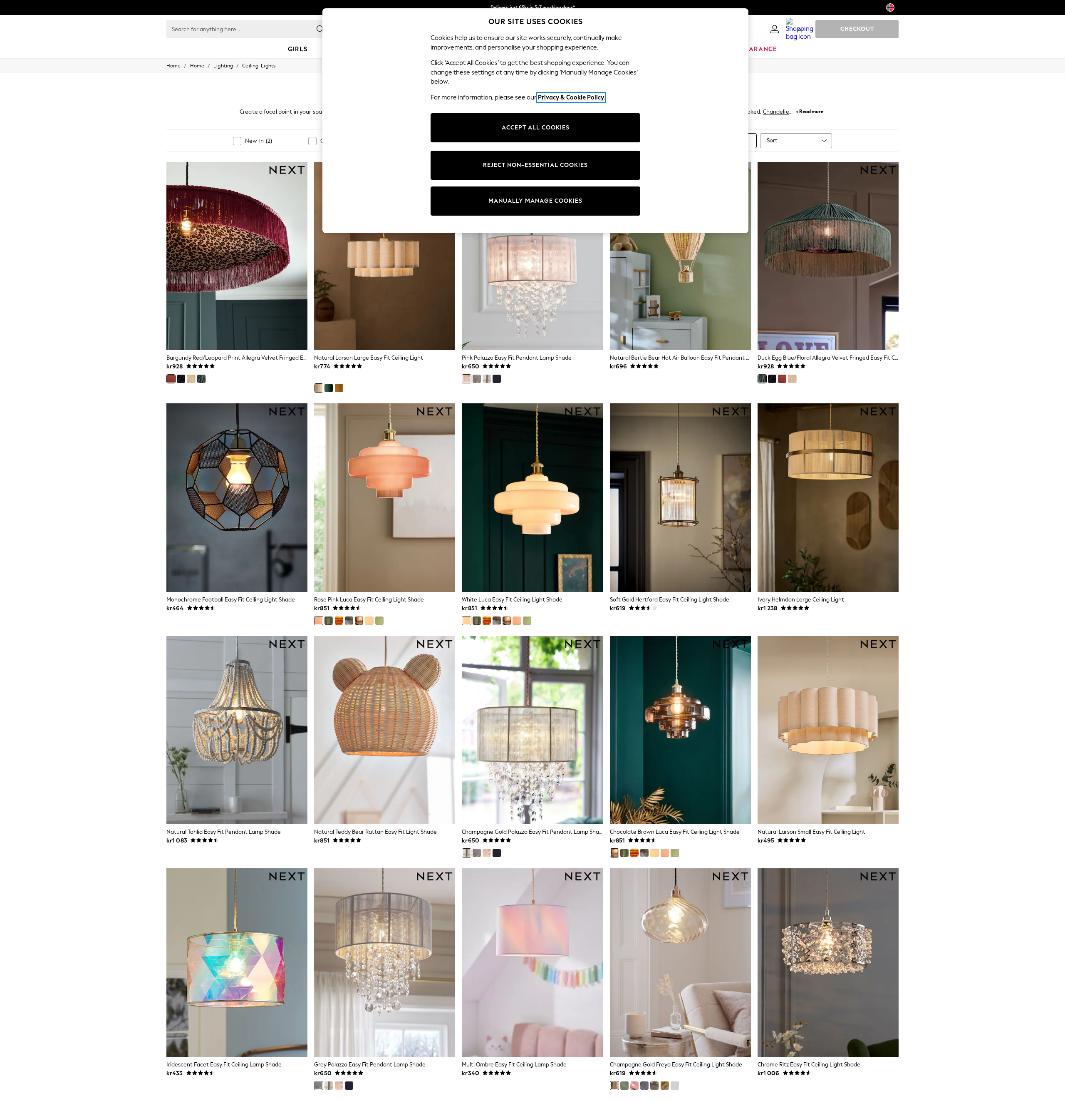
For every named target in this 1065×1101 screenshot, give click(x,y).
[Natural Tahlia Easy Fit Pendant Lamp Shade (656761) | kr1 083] (236, 730)
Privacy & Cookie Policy (571, 97)
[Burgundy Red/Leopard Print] (171, 379)
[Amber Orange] (339, 620)
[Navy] (497, 379)
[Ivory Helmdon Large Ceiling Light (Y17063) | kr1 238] (828, 497)
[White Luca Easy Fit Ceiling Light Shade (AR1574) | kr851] (532, 497)
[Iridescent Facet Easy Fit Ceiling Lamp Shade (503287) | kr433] (236, 962)
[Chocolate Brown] (359, 620)
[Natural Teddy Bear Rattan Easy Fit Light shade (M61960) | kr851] (384, 730)
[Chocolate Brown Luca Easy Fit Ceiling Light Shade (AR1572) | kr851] (680, 730)
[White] (369, 620)
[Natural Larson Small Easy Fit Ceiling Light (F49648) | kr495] (828, 730)
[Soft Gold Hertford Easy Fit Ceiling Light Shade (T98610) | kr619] (680, 497)
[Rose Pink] (319, 620)
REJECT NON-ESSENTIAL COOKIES (535, 165)
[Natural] (319, 388)
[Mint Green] (379, 620)
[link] (774, 29)
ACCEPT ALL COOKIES (536, 127)
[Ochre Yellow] (339, 388)
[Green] (328, 388)
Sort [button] (772, 140)
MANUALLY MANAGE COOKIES (535, 200)
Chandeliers (778, 111)
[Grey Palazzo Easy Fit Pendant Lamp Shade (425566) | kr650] (384, 962)
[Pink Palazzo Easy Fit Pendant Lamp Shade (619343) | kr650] (532, 256)
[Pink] (466, 379)
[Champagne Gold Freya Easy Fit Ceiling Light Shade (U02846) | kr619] (680, 962)
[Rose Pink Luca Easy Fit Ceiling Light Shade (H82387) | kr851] (384, 497)
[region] (535, 120)
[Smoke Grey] (349, 620)
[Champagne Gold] (487, 379)
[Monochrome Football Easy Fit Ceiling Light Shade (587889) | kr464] (236, 497)
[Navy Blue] (644, 1085)
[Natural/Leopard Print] (191, 379)
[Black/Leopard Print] (181, 379)
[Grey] (477, 379)
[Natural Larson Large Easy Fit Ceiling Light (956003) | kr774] (384, 256)
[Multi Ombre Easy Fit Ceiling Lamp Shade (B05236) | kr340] (532, 962)
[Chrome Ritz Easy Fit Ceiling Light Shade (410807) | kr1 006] (828, 962)
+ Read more (809, 110)
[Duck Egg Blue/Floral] (201, 379)
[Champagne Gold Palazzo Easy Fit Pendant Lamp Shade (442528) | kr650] (532, 730)
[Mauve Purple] (634, 1085)
